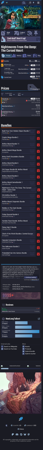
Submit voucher (30, 354)
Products (28, 349)
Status (21, 429)
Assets (27, 346)
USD (31, 425)
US (17, 425)
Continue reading (31, 277)
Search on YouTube (10, 349)
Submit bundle (30, 351)
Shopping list (36, 89)
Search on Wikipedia (10, 346)
